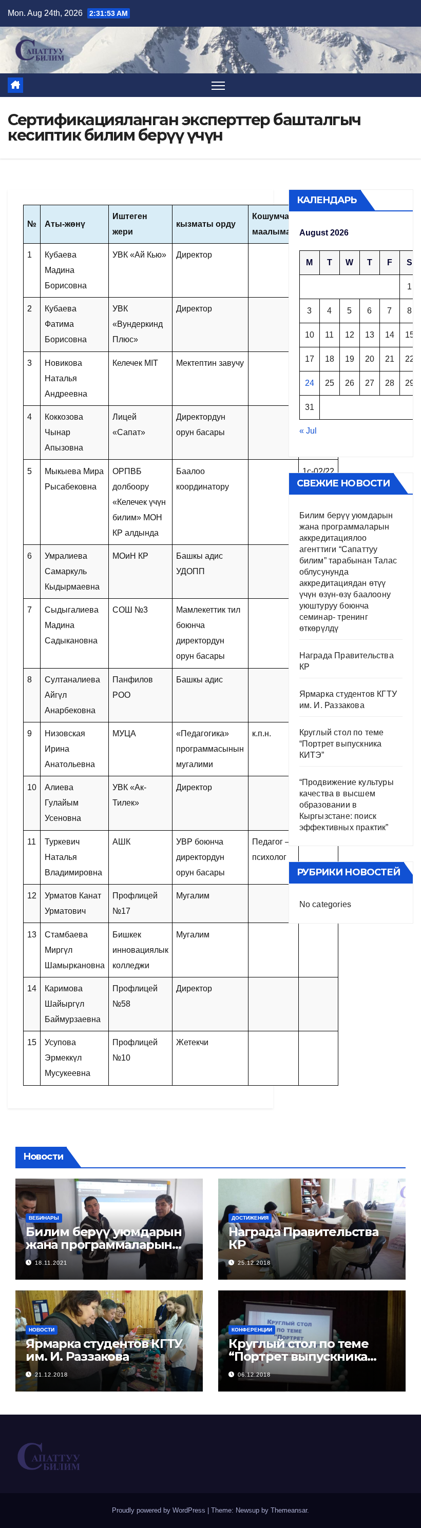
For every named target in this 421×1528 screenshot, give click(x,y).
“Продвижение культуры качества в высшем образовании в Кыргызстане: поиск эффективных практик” (346, 805)
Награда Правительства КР (303, 1238)
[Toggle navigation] (218, 85)
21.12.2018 (51, 1375)
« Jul (308, 430)
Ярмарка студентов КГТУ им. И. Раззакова (104, 1350)
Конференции (252, 1330)
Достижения (250, 1218)
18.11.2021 (51, 1263)
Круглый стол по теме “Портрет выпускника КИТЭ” (341, 743)
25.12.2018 (254, 1263)
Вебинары (44, 1218)
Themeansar (289, 1510)
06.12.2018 (254, 1375)
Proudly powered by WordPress (159, 1510)
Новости (41, 1330)
